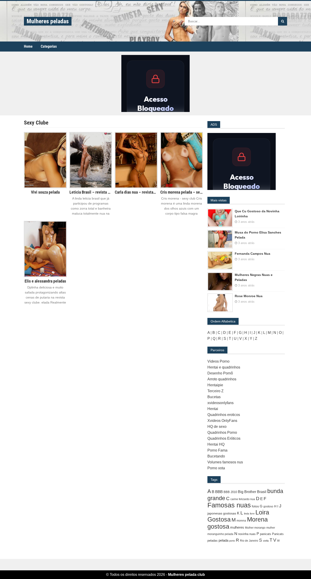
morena (241, 520)
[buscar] (282, 21)
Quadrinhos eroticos (223, 415)
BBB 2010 (230, 492)
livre (252, 513)
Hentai (212, 409)
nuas (252, 534)
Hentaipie (215, 385)
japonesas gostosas (221, 513)
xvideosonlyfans (220, 403)
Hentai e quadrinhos (223, 367)
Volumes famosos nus (225, 462)
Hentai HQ (215, 444)
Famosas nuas (229, 505)
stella (266, 540)
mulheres (237, 527)
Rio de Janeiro (249, 540)
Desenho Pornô (220, 373)
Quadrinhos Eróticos (223, 438)
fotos (255, 506)
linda (246, 513)
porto (232, 540)
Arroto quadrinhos (221, 379)
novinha (243, 534)
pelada (223, 540)
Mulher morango (255, 527)
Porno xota (216, 468)
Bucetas (214, 397)
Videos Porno (218, 361)
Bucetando (216, 456)
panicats (265, 534)
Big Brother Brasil (252, 492)
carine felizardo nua (242, 499)
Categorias (49, 46)
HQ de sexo (217, 426)
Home (28, 46)
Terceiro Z (215, 391)
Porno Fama (217, 450)
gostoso (268, 506)
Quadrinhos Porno (222, 432)
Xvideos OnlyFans (222, 421)
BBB (219, 492)
